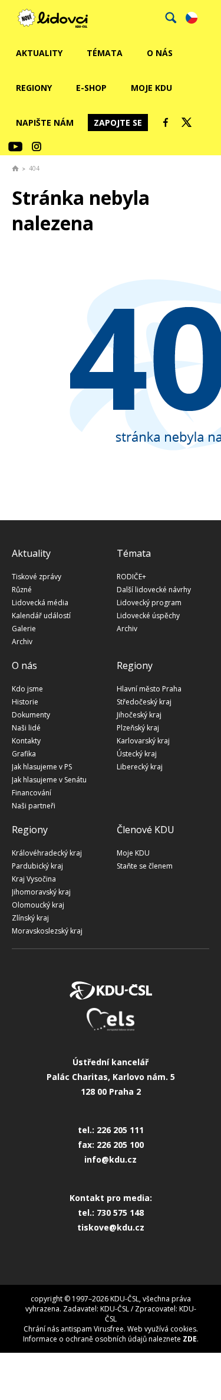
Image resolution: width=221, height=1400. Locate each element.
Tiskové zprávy (36, 577)
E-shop (91, 87)
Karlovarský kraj (143, 741)
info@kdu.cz (110, 1159)
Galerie (24, 629)
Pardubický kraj (37, 866)
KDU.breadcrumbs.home (15, 168)
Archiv (22, 642)
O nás (160, 52)
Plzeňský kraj (138, 728)
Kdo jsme (27, 689)
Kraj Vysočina (34, 879)
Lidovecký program (149, 603)
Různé (22, 590)
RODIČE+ (131, 577)
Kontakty (26, 741)
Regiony (34, 87)
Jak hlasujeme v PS (42, 767)
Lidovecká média (40, 603)
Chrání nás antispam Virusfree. (75, 1329)
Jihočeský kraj (139, 715)
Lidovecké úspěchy (148, 616)
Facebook (165, 122)
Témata (105, 52)
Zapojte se (118, 122)
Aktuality (39, 52)
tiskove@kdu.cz (110, 1227)
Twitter (186, 122)
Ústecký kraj (137, 754)
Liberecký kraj (140, 767)
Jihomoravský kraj (41, 892)
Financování (31, 793)
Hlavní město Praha (149, 689)
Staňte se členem (145, 866)
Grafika (24, 754)
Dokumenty (31, 715)
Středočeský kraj (144, 702)
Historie (25, 702)
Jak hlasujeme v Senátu (49, 780)
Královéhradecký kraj (47, 853)
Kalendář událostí (41, 616)
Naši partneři (33, 806)
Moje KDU (151, 87)
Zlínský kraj (30, 918)
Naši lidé (26, 728)
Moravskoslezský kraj (47, 931)
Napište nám (45, 122)
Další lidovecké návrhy (154, 590)
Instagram (36, 146)
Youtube (15, 146)
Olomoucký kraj (38, 905)
